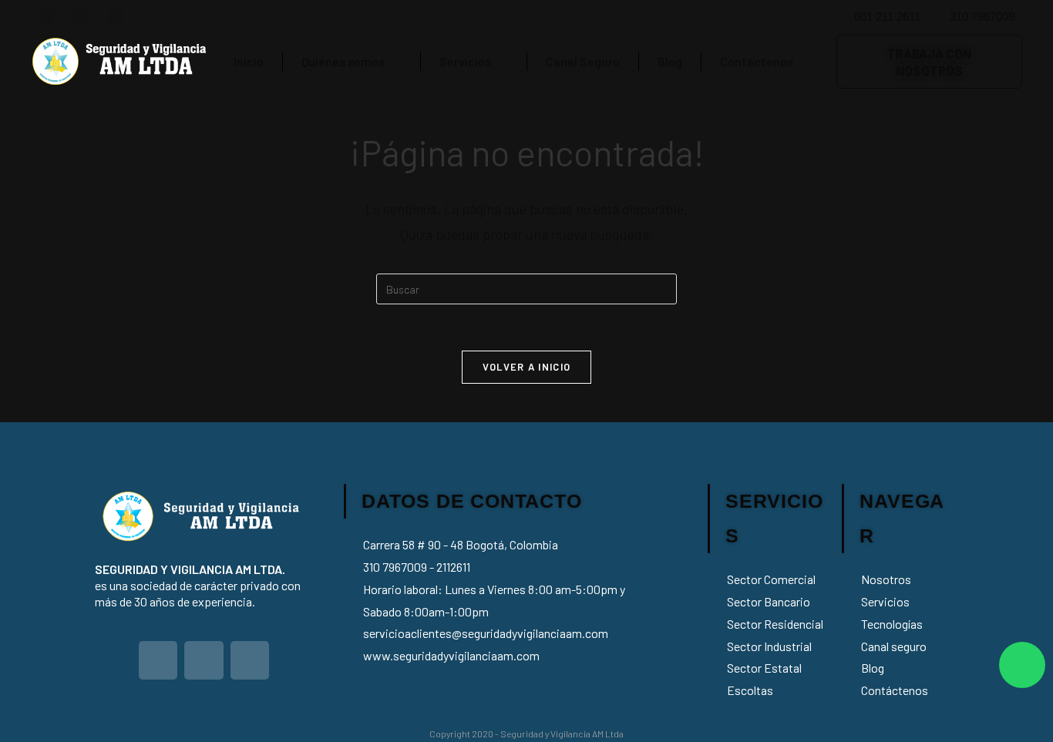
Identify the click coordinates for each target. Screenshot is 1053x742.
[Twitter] (46, 17)
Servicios (465, 61)
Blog (670, 61)
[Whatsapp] (1022, 665)
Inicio (249, 61)
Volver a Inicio (527, 367)
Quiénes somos (343, 61)
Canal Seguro (583, 61)
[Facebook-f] (204, 660)
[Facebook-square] (81, 17)
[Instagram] (115, 17)
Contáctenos (756, 61)
